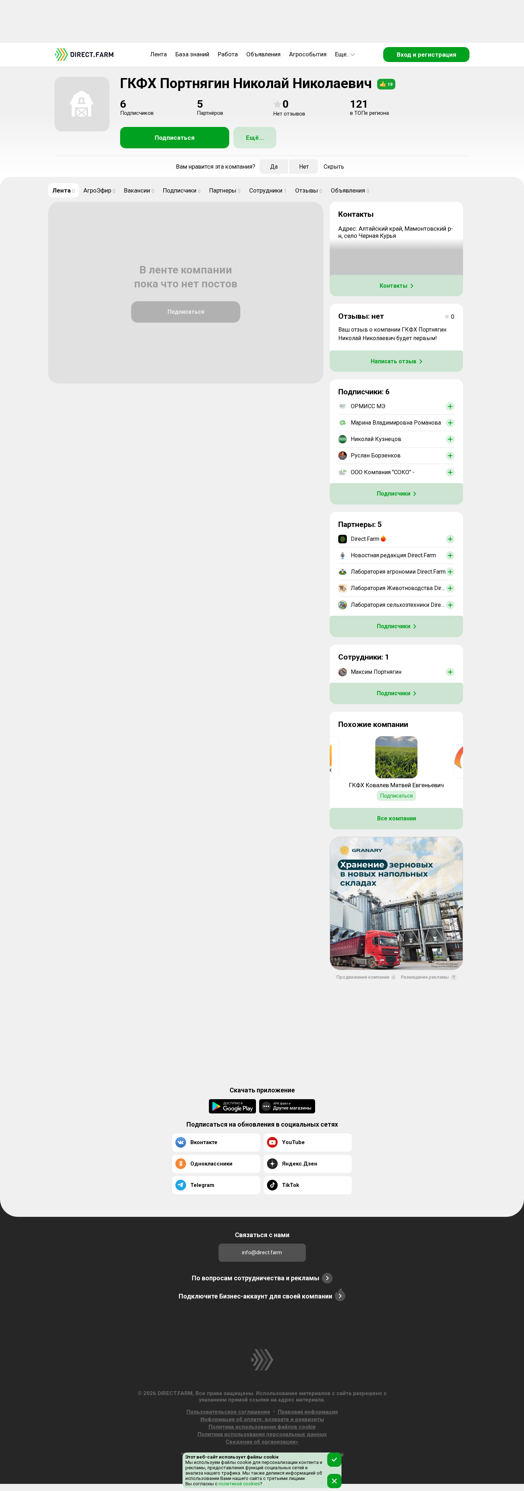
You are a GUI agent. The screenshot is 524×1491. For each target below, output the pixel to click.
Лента (158, 54)
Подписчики (182, 190)
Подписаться (175, 137)
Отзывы (308, 190)
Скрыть (334, 166)
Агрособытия (308, 54)
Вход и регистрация (426, 54)
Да (274, 166)
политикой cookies (238, 1483)
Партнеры (225, 190)
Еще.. (342, 54)
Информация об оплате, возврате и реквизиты (262, 1419)
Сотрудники (268, 190)
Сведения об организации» (262, 1442)
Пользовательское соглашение (228, 1412)
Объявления (263, 54)
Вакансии (139, 190)
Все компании (396, 818)
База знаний (192, 54)
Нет (304, 166)
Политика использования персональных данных (262, 1434)
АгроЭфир (99, 190)
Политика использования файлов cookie (262, 1427)
